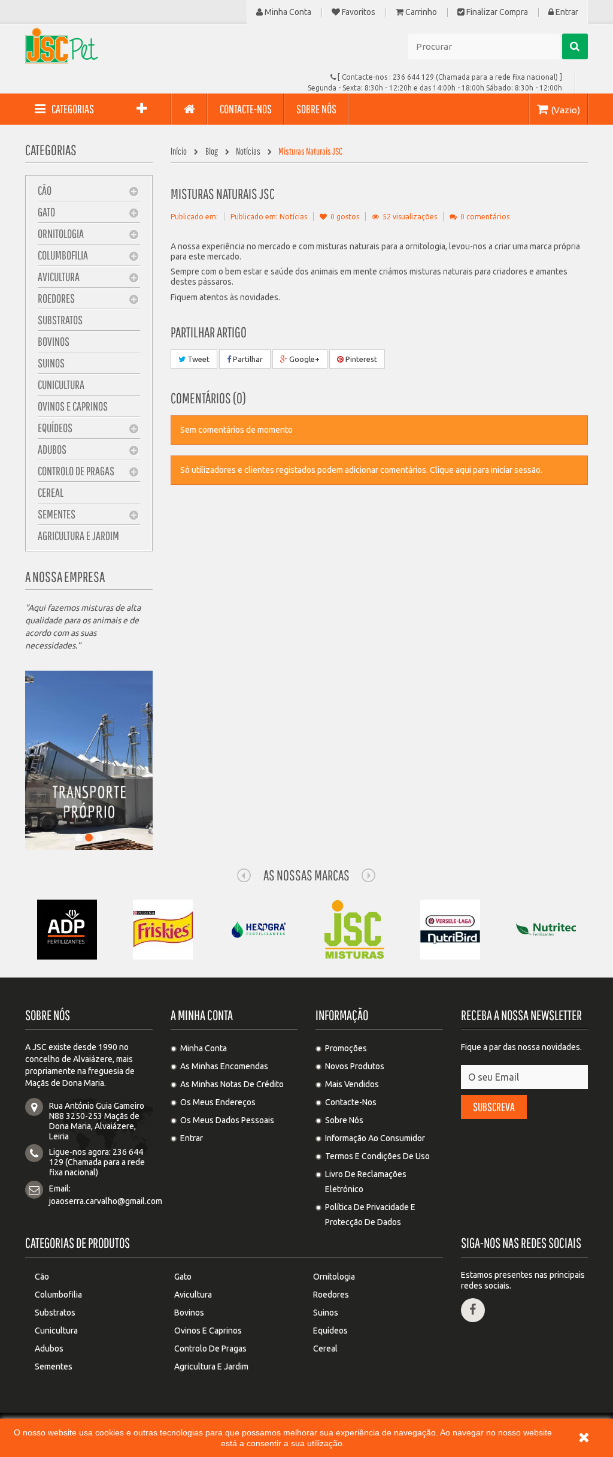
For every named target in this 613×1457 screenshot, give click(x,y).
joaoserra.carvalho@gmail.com (105, 1201)
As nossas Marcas (306, 875)
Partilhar (247, 359)
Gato (46, 212)
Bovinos (53, 341)
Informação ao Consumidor (375, 1138)
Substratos (60, 320)
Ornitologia (61, 233)
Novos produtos (354, 1066)
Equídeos (55, 428)
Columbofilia (63, 255)
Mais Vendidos (352, 1084)
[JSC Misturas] (354, 929)
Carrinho (420, 12)
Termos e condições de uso (377, 1156)
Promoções (346, 1048)
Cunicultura (61, 384)
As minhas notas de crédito (232, 1084)
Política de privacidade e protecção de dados (370, 1214)
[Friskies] (163, 929)
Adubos (52, 449)
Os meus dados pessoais (227, 1120)
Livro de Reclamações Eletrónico (365, 1181)
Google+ (303, 359)
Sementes (56, 514)
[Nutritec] (546, 929)
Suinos (51, 363)
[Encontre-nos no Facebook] (473, 1310)
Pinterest (360, 359)
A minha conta (202, 1015)
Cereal (50, 492)
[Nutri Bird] (450, 929)
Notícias (248, 151)
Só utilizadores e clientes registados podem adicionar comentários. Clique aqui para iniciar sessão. (361, 470)
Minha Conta (287, 12)
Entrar (566, 12)
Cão (44, 190)
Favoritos (357, 12)
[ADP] (67, 929)
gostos (344, 217)
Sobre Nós (344, 1120)
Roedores (56, 298)
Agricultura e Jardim (78, 535)
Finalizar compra (496, 12)
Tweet (198, 359)
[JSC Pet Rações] (113, 46)
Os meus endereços (218, 1102)
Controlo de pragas (76, 471)
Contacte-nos (351, 1102)
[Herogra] (259, 929)
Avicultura (59, 276)
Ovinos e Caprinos (73, 406)
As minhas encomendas (224, 1066)
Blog (212, 151)
